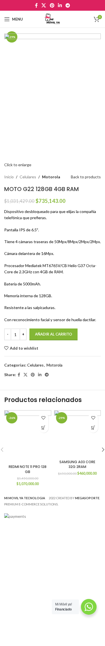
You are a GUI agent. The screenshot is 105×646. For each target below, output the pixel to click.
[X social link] (44, 5)
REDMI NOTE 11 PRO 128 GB (27, 469)
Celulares (28, 176)
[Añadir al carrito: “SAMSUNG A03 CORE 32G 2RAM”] (93, 428)
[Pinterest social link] (52, 5)
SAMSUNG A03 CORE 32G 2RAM (77, 464)
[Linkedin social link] (60, 5)
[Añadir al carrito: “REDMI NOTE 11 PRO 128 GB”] (43, 428)
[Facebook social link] (36, 5)
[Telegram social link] (68, 5)
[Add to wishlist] (43, 418)
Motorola (51, 176)
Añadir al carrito (53, 334)
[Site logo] (52, 18)
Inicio (9, 176)
